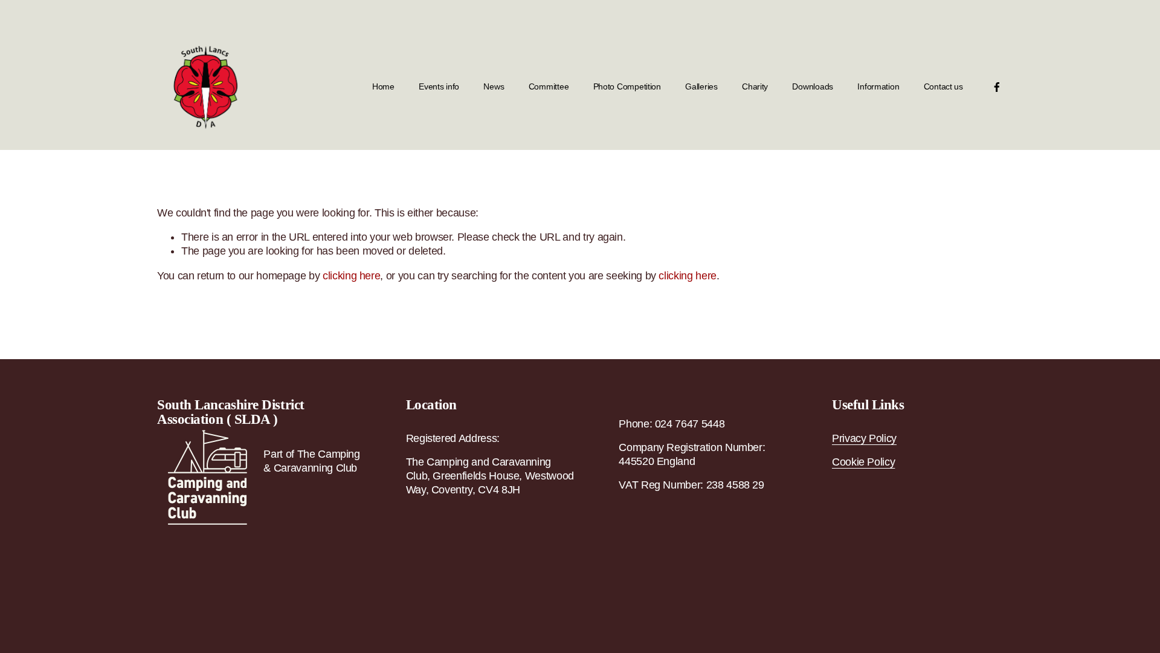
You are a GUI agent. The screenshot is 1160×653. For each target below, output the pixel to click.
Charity (755, 86)
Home (383, 86)
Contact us (943, 86)
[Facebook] (997, 87)
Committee (549, 86)
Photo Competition (627, 86)
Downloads (812, 86)
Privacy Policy (864, 438)
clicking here (351, 276)
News (493, 86)
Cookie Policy (863, 462)
